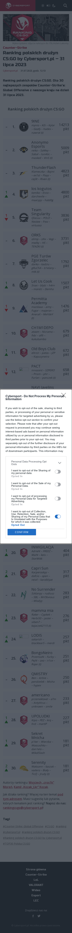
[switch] (58, 472)
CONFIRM (22, 532)
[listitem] (36, 462)
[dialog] (36, 466)
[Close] (64, 396)
